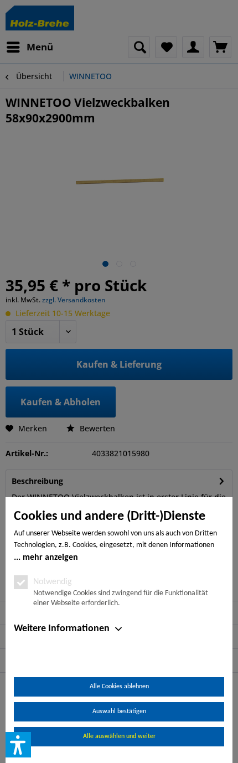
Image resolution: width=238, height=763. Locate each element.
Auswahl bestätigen (119, 711)
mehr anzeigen (50, 557)
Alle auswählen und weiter (119, 736)
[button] (18, 744)
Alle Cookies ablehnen (119, 686)
